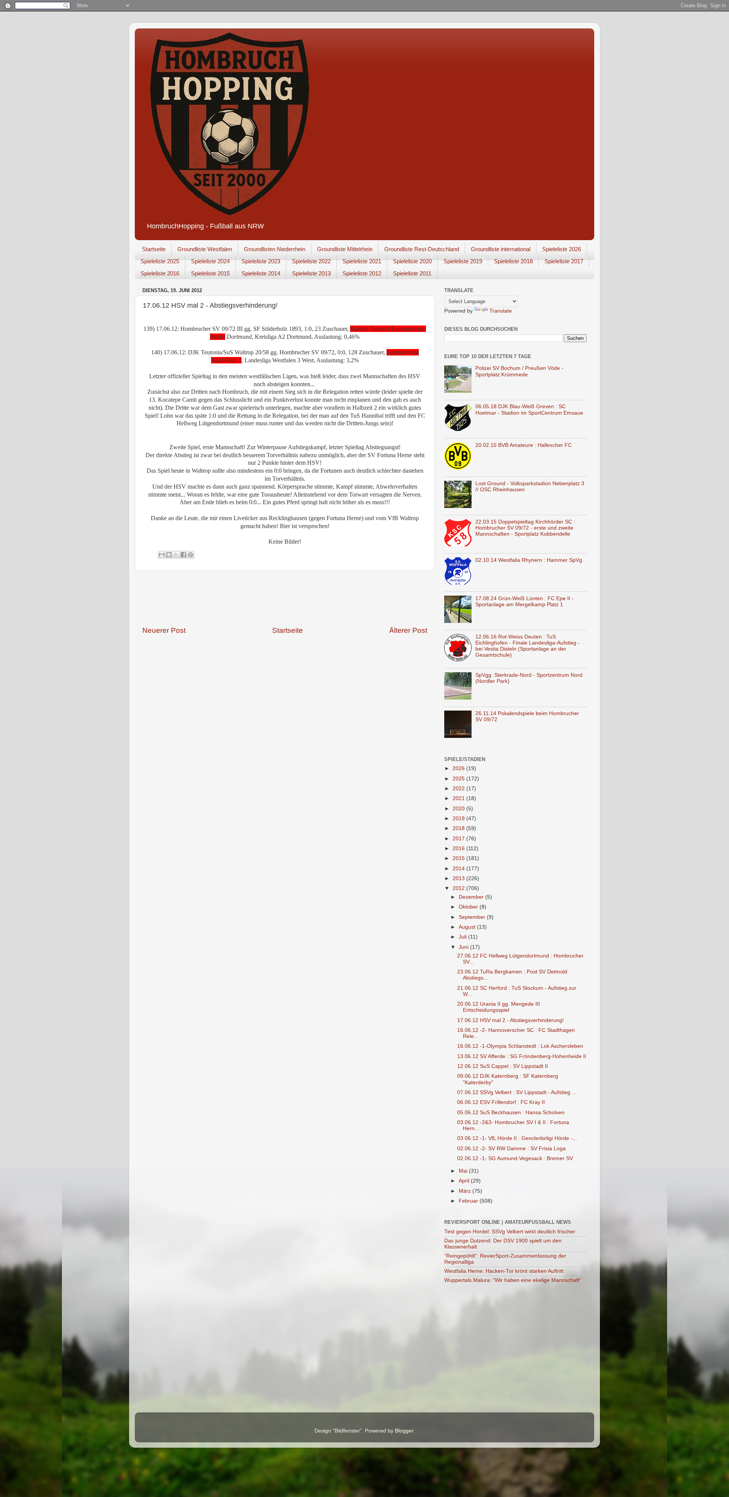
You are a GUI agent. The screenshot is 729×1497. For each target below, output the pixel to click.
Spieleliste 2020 (412, 261)
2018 (459, 828)
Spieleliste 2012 (361, 273)
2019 (459, 818)
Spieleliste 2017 (563, 261)
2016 (459, 848)
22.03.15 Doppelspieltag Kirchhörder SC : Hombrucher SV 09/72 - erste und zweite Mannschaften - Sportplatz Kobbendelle (525, 528)
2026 (459, 768)
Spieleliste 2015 (210, 273)
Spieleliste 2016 (159, 273)
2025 (459, 779)
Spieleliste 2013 (311, 273)
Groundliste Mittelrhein (344, 249)
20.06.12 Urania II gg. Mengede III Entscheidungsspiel (498, 1007)
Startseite (154, 249)
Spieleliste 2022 (311, 261)
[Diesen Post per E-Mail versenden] (162, 554)
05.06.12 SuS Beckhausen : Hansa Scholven (511, 1112)
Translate (500, 311)
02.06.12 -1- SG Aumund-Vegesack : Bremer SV (515, 1158)
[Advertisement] (285, 598)
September (473, 917)
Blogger (404, 1431)
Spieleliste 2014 (260, 273)
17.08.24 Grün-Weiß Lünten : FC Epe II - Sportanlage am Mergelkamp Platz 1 (524, 601)
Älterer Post (408, 630)
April (465, 1181)
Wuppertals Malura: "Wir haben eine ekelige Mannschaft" (512, 1280)
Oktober (469, 907)
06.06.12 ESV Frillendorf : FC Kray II (501, 1102)
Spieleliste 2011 (412, 273)
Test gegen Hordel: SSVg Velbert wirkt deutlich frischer (509, 1231)
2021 (459, 798)
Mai (464, 1171)
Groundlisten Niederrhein (274, 249)
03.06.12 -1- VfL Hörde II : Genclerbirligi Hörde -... (517, 1138)
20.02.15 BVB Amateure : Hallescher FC (523, 445)
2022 (459, 788)
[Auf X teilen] (176, 554)
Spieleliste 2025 (159, 261)
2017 (459, 838)
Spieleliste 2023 (260, 261)
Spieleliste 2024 (210, 261)
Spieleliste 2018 (513, 261)
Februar (469, 1201)
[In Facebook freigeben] (183, 554)
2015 (459, 858)
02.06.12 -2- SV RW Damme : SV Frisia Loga (511, 1148)
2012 (459, 888)
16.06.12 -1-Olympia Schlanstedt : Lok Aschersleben (520, 1046)
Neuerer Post (164, 630)
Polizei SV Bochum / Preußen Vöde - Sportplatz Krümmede (519, 371)
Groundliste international (500, 249)
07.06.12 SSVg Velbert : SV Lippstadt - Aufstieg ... (516, 1092)
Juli (463, 937)
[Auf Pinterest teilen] (190, 554)
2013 (459, 878)
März (465, 1191)
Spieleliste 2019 (462, 261)
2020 (459, 808)
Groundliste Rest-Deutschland (421, 249)
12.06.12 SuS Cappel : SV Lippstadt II (502, 1066)
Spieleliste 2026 (561, 249)
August (468, 927)
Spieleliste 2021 (361, 261)
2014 (459, 868)
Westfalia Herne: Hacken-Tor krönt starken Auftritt (503, 1271)
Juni (464, 947)
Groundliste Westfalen (204, 249)
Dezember (472, 897)
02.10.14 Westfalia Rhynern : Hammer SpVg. (529, 560)
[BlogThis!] (169, 554)
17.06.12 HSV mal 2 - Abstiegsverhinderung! (510, 1020)
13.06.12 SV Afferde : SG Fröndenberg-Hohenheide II (521, 1056)
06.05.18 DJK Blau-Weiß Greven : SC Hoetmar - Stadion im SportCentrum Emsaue (529, 409)
